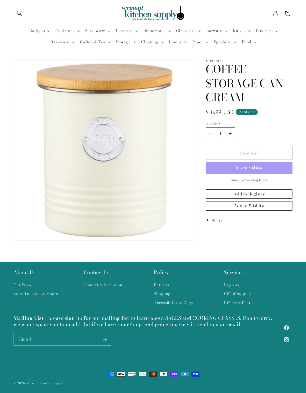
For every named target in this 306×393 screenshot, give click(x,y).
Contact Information (103, 284)
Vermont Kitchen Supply (45, 383)
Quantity (213, 123)
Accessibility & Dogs (173, 302)
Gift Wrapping (237, 293)
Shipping (162, 293)
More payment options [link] (249, 180)
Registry (232, 284)
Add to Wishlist (249, 206)
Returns (161, 284)
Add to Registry (249, 193)
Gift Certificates (239, 302)
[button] (19, 13)
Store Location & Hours (36, 293)
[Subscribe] (105, 339)
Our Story (23, 284)
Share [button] (217, 220)
